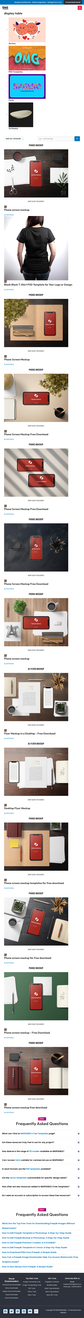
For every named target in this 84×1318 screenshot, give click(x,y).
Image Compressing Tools (32, 1285)
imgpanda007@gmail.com (72, 1284)
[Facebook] (5, 1311)
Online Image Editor (39, 2)
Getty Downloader (11, 1288)
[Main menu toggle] (80, 8)
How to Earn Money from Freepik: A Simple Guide (27, 1266)
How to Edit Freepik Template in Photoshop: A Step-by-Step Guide (36, 1233)
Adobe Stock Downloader (12, 1291)
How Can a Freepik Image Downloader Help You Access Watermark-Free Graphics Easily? (40, 1259)
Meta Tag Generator (52, 1288)
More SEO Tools (52, 1295)
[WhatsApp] (36, 1311)
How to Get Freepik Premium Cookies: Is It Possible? (29, 1242)
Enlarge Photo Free (55, 2)
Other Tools (32, 1292)
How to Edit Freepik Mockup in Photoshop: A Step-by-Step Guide (35, 1237)
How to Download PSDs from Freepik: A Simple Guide (29, 1252)
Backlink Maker (52, 1285)
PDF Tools (31, 1288)
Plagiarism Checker (52, 1282)
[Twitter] (12, 1311)
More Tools (32, 1295)
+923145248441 (76, 1287)
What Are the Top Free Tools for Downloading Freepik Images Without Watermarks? (38, 1226)
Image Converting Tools (31, 1282)
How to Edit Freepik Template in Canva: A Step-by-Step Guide (34, 1247)
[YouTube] (30, 1311)
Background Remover (23, 2)
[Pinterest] (24, 1311)
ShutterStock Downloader (12, 1285)
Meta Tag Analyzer (52, 1292)
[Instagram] (18, 1311)
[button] (73, 2)
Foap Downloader (11, 1295)
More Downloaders (11, 1298)
